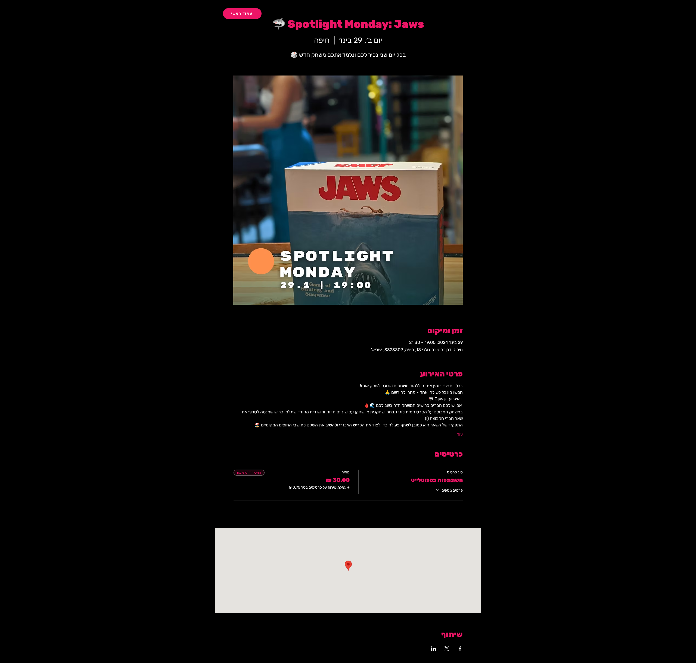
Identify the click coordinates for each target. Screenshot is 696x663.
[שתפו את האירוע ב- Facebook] (460, 648)
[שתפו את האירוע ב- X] (446, 648)
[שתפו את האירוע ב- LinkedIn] (433, 648)
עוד (460, 434)
